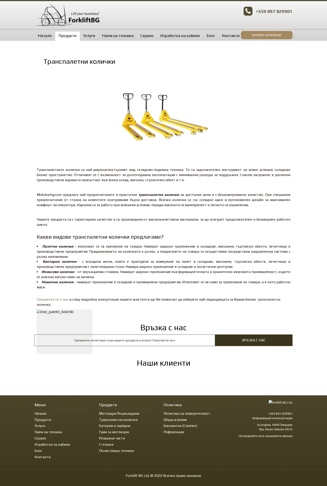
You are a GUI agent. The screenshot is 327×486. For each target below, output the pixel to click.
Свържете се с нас (53, 299)
